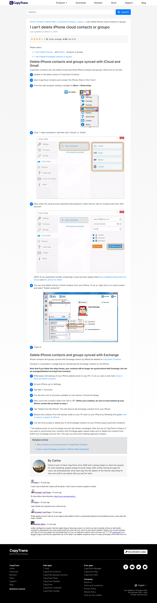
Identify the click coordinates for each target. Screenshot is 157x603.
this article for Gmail (53, 280)
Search (125, 12)
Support (129, 3)
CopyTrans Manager (92, 568)
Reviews (98, 3)
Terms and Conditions (93, 585)
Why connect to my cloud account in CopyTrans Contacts (62, 444)
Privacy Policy (90, 588)
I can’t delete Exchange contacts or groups (53, 56)
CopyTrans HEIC (91, 575)
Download (81, 3)
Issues (80, 22)
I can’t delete (40, 52)
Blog (144, 3)
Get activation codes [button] (136, 552)
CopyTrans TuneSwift (52, 588)
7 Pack (46, 568)
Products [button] (60, 3)
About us (88, 582)
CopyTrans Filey (91, 571)
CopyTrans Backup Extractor (55, 575)
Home (32, 22)
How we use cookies (93, 595)
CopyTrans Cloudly (51, 591)
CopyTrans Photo (50, 578)
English (141, 585)
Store (113, 3)
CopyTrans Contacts (67, 22)
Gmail (61, 52)
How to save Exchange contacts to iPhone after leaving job (63, 449)
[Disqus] (78, 507)
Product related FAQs (46, 22)
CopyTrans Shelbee (51, 581)
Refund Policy (90, 592)
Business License (17, 589)
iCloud (49, 52)
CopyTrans (47, 584)
